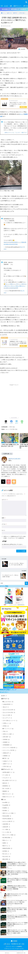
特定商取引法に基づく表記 (17, 944)
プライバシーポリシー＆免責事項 (14, 946)
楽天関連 (6, 851)
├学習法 (5, 726)
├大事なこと (7, 723)
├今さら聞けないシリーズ (10, 720)
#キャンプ (14, 284)
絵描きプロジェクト (8, 796)
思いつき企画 (7, 788)
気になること (7, 853)
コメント (5, 499)
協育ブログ (5, 698)
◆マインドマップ (8, 728)
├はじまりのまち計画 (9, 709)
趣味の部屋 (6, 859)
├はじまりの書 (7, 715)
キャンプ (8, 429)
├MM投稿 (6, 739)
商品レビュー (7, 840)
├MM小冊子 (6, 736)
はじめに (6, 6)
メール (4, 524)
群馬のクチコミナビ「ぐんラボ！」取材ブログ (16, 132)
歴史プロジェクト (8, 794)
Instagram (8, 484)
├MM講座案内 (7, 744)
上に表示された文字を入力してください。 (13, 544)
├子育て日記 (12, 427)
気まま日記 (6, 856)
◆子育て (6, 758)
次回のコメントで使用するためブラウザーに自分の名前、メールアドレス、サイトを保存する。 (15, 537)
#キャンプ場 (8, 284)
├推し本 (5, 707)
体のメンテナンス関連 (9, 834)
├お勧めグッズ (7, 761)
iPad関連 (5, 807)
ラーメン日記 (7, 832)
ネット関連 (6, 829)
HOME (14, 941)
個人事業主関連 (7, 837)
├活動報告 (6, 755)
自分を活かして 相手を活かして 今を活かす (14, 9)
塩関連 (5, 843)
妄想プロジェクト (17, 6)
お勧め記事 (6, 826)
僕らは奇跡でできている (9, 780)
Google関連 (6, 805)
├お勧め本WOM (7, 704)
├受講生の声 (6, 753)
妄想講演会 (6, 785)
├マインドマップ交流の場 (10, 747)
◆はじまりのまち (8, 701)
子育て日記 (14, 429)
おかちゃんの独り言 (8, 821)
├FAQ (5, 731)
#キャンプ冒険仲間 (21, 242)
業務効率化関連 (7, 848)
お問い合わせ (7, 944)
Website (13, 484)
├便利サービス (7, 763)
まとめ (3, 695)
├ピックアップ (7, 717)
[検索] (26, 583)
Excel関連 (6, 802)
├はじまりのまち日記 (9, 712)
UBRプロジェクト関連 (9, 813)
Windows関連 (7, 816)
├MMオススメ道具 (8, 734)
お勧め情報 (6, 824)
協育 (11, 6)
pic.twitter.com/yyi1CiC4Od (10, 244)
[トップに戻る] (2, 947)
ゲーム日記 (6, 775)
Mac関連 (5, 810)
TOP (2, 6)
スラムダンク (7, 777)
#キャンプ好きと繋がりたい (18, 286)
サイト (3, 530)
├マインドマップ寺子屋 (9, 750)
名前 (3, 517)
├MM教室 (6, 742)
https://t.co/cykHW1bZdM (10, 242)
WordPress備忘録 (8, 818)
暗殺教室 (6, 791)
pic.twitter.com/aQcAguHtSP (11, 288)
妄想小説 (6, 783)
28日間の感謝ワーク (8, 772)
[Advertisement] (14, 400)
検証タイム (6, 845)
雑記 (3, 799)
